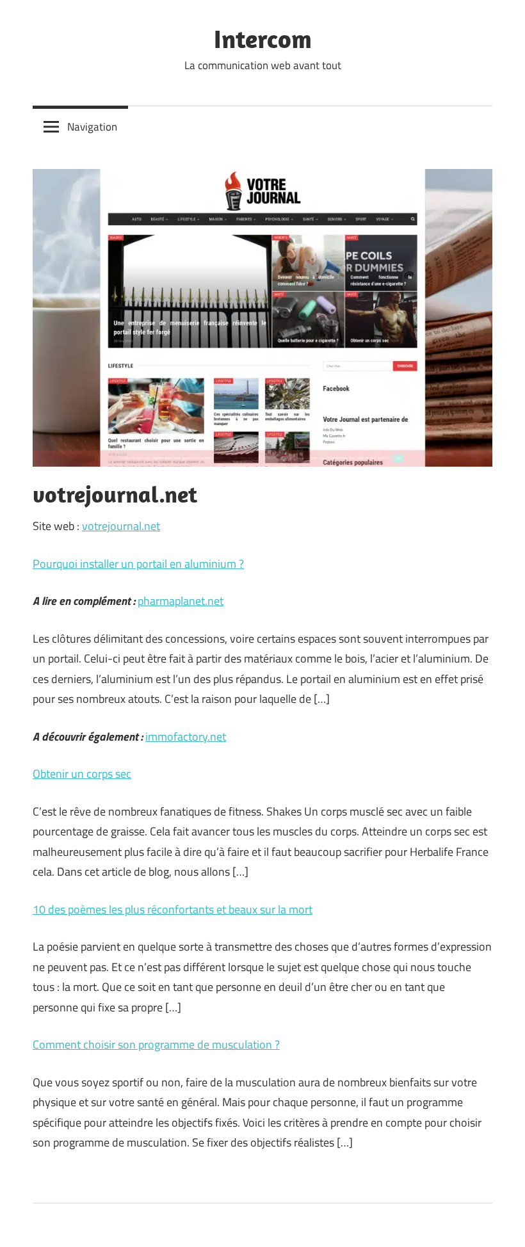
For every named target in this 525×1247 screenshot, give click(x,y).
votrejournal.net (121, 526)
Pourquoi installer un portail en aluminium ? (138, 563)
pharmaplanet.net (180, 600)
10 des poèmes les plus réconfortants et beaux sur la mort (172, 909)
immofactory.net (185, 736)
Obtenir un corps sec (82, 773)
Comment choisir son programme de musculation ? (156, 1044)
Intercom (263, 38)
